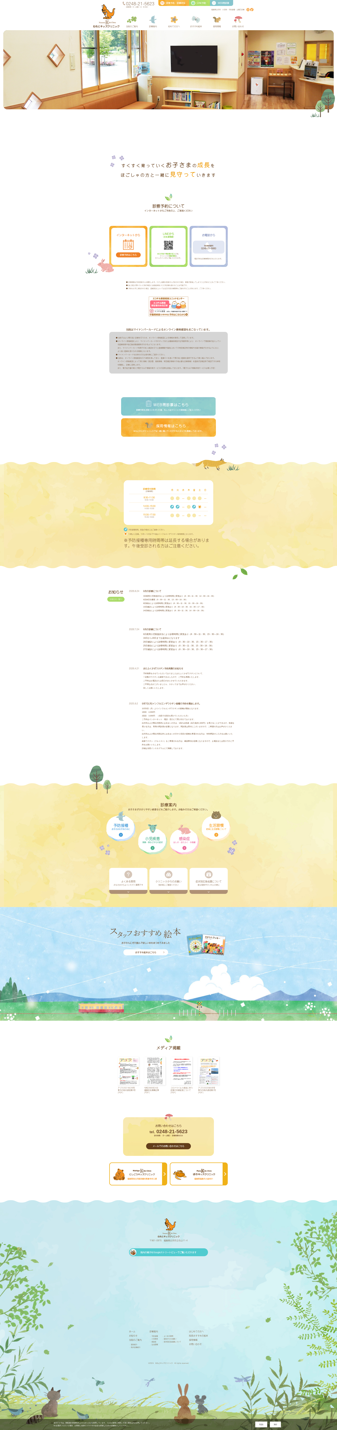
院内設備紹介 (135, 1347)
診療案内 (154, 1331)
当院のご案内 (135, 1339)
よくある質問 (168, 1336)
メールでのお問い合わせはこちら (168, 1145)
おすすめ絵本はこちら (145, 952)
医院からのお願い (170, 1339)
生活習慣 (155, 1344)
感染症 (154, 1342)
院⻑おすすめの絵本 (198, 1335)
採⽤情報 (193, 1339)
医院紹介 (134, 1344)
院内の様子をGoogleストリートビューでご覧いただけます (168, 1252)
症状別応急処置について (172, 1342)
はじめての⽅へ (196, 1331)
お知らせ (133, 1335)
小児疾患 (155, 1339)
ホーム (132, 1331)
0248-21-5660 (208, 248)
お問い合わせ (195, 1343)
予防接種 (155, 1336)
